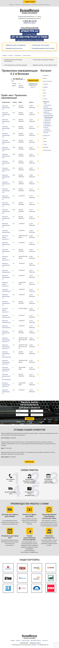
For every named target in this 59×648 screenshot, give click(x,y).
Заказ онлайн (26, 4)
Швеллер (45, 147)
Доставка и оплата (37, 4)
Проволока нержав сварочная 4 (5, 310)
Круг (44, 90)
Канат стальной (47, 81)
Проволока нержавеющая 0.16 (6, 121)
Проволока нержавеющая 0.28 (6, 156)
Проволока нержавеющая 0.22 (6, 135)
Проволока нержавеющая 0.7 (6, 218)
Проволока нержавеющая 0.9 (6, 332)
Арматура (46, 75)
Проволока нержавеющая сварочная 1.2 (6, 339)
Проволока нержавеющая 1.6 (6, 265)
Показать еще (29, 461)
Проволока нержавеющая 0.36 (6, 176)
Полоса (45, 99)
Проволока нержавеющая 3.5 (6, 296)
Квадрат (45, 87)
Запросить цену (33, 80)
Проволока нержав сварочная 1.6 (6, 258)
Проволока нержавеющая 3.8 (6, 303)
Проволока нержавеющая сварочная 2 (6, 362)
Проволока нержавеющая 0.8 (6, 225)
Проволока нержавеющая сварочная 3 (6, 369)
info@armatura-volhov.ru (29, 23)
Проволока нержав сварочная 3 (5, 284)
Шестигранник (47, 150)
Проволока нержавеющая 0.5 (6, 197)
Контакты (47, 4)
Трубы (45, 141)
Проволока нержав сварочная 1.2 (6, 237)
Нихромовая (47, 119)
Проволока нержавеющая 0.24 (6, 142)
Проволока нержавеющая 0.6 (6, 204)
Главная (11, 4)
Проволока (46, 101)
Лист (44, 96)
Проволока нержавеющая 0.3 (6, 163)
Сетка (44, 138)
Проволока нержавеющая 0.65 (6, 211)
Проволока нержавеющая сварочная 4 (6, 384)
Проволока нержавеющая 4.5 (6, 391)
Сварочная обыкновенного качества (47, 125)
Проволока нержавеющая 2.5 (6, 277)
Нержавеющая (48, 117)
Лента (44, 93)
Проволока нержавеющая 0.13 (6, 114)
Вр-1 (45, 103)
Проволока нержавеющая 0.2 (6, 128)
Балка (45, 78)
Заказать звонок (30, 1)
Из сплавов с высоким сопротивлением (47, 106)
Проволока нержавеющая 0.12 (6, 107)
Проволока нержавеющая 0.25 (6, 149)
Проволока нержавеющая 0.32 (6, 170)
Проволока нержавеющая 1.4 (6, 251)
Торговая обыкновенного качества (47, 130)
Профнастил (46, 135)
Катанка (45, 84)
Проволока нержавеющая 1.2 (6, 244)
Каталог (18, 4)
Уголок (45, 144)
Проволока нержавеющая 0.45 (6, 190)
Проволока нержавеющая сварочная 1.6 (6, 346)
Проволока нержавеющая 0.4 (6, 183)
